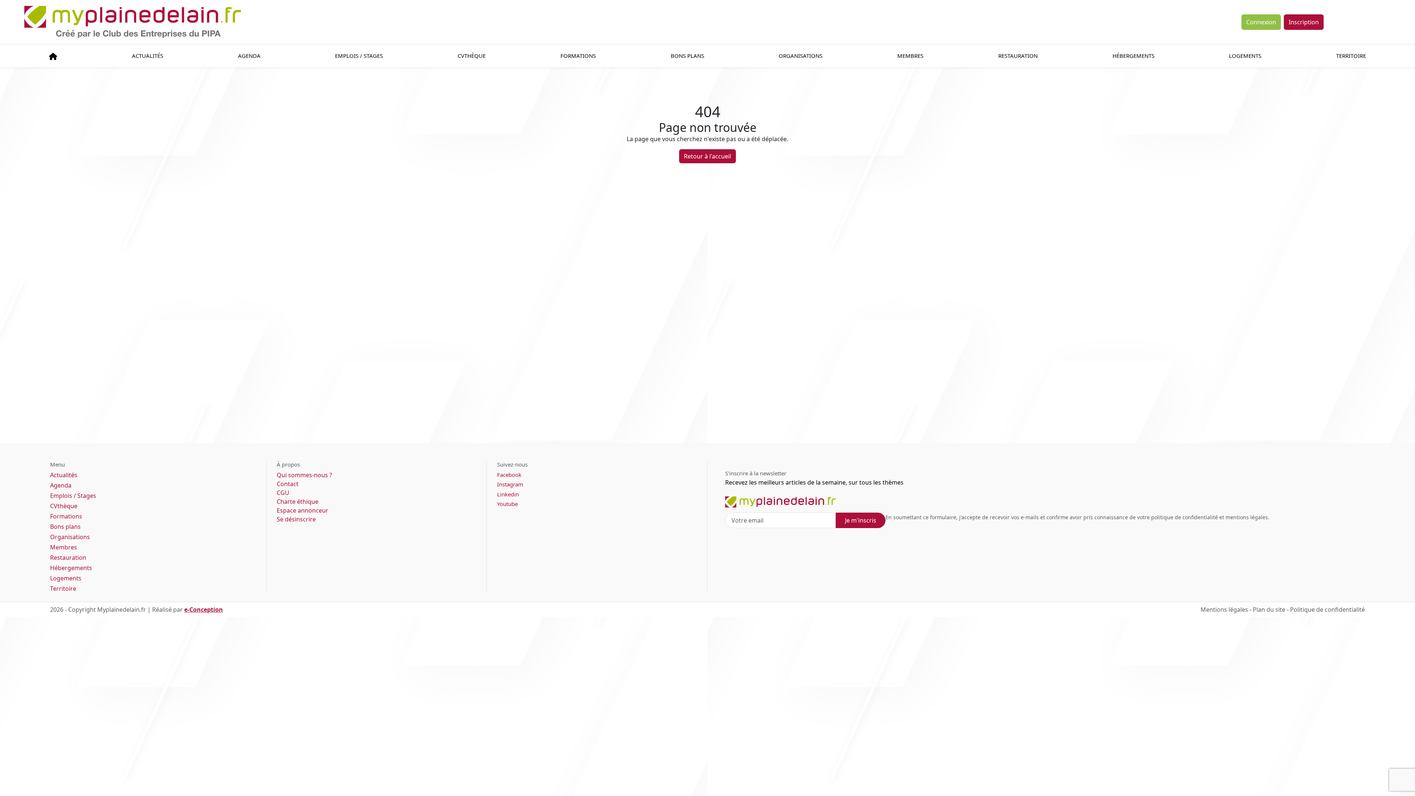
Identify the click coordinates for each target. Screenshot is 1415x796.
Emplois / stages (359, 55)
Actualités (147, 55)
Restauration (1018, 55)
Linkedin (508, 494)
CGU (283, 493)
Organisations (800, 55)
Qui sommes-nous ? (304, 475)
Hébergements (1133, 55)
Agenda (249, 55)
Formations (578, 55)
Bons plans (687, 55)
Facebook (509, 474)
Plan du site (1269, 609)
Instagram (510, 484)
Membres (910, 55)
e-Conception (203, 609)
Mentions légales (1224, 609)
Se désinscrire (296, 519)
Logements (1245, 55)
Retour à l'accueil (707, 156)
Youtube (507, 503)
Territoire (1351, 55)
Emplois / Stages (73, 496)
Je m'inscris (860, 520)
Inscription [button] (1304, 22)
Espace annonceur (302, 510)
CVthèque (63, 506)
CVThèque (472, 55)
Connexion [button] (1261, 22)
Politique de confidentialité (1327, 609)
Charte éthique (297, 502)
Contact (287, 484)
